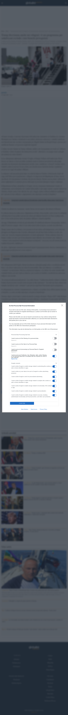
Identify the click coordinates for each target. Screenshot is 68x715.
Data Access (34, 409)
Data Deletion (24, 409)
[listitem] (34, 334)
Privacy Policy (43, 409)
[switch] (54, 338)
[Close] (62, 305)
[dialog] (34, 357)
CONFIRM (22, 403)
